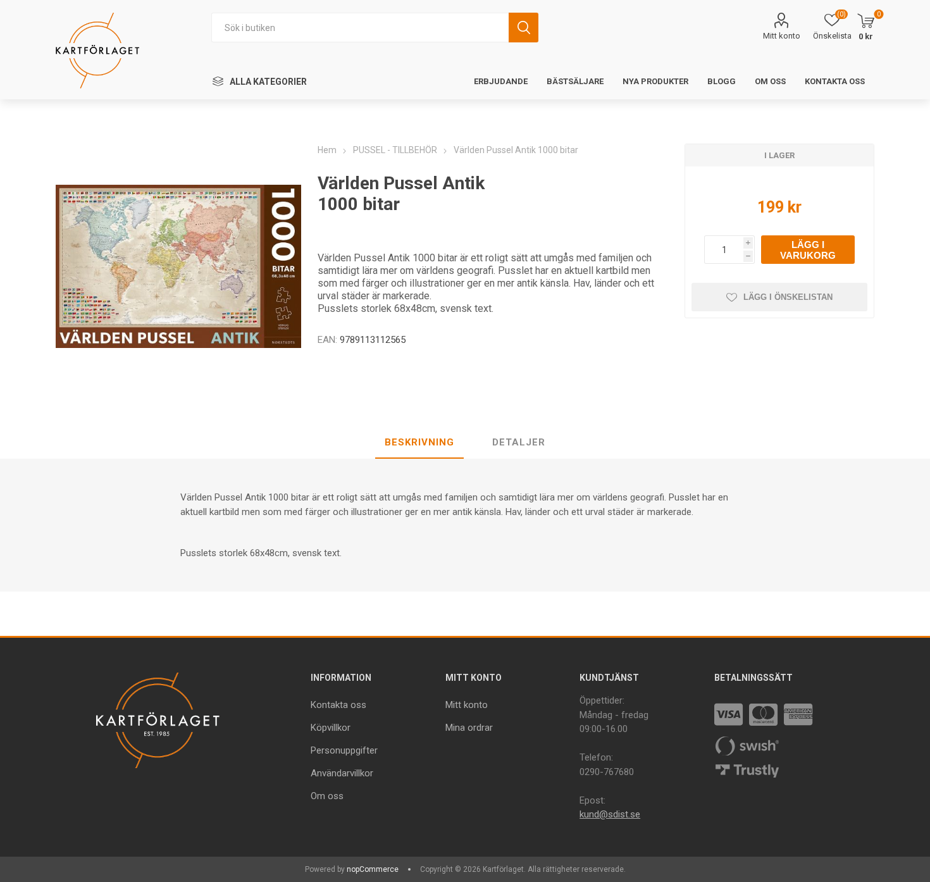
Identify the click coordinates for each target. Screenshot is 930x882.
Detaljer (518, 442)
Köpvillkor (330, 727)
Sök (523, 27)
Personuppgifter (344, 750)
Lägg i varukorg (808, 250)
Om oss (327, 796)
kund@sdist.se (610, 814)
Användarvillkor (342, 773)
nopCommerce (373, 869)
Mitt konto (781, 35)
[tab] (419, 443)
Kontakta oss (338, 705)
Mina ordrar (469, 727)
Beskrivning (419, 442)
